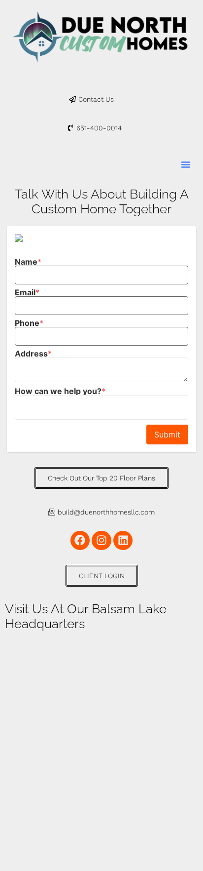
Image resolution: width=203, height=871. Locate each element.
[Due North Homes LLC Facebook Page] (80, 541)
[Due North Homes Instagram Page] (101, 541)
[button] (185, 164)
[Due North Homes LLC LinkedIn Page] (123, 541)
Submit (167, 434)
